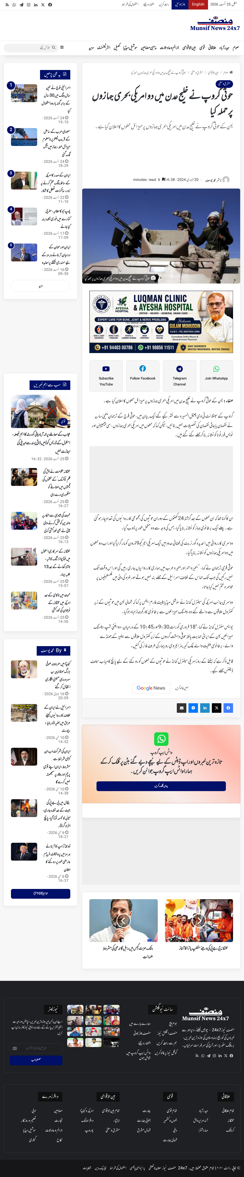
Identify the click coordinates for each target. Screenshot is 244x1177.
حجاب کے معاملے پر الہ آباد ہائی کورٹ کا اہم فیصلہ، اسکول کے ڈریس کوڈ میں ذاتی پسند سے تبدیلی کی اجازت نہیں (41, 443)
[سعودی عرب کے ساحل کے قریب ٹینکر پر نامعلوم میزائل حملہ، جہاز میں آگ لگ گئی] (24, 137)
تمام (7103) (41, 894)
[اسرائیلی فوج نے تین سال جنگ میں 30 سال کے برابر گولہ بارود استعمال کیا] (24, 93)
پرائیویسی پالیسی (137, 1168)
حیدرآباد (224, 48)
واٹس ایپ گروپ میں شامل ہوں (138, 1056)
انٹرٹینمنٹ (103, 48)
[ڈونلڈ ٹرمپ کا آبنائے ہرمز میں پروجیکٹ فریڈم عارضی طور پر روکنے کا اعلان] (24, 852)
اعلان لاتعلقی (155, 1168)
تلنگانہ (231, 1120)
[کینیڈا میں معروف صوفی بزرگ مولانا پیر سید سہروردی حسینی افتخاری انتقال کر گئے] (24, 669)
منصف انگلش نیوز (167, 1033)
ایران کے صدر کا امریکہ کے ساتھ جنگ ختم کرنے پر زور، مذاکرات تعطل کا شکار (55, 183)
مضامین (58, 1111)
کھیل (117, 48)
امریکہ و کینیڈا (86, 1111)
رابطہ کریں (164, 4)
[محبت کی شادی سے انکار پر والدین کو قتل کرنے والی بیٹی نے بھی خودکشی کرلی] (24, 521)
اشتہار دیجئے (148, 4)
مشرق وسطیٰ (197, 73)
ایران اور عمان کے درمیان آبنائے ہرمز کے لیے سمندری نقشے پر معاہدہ (56, 255)
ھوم (236, 48)
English (198, 4)
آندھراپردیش (200, 1120)
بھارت (146, 1111)
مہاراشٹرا (203, 1130)
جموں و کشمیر (170, 1120)
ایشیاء (116, 1120)
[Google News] (151, 688)
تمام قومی (172, 1111)
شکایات (87, 1168)
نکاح (59, 1140)
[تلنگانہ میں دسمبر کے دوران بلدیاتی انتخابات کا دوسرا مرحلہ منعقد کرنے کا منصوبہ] (93, 1031)
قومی (202, 48)
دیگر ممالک (87, 1120)
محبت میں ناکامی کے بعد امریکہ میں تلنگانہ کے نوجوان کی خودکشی (57, 603)
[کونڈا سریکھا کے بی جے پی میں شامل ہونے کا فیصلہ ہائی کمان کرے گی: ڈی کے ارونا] (111, 1020)
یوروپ (89, 1130)
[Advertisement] (161, 156)
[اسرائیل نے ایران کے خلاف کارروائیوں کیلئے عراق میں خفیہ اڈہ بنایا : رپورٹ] (24, 713)
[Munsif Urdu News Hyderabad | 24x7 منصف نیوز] (215, 23)
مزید (91, 48)
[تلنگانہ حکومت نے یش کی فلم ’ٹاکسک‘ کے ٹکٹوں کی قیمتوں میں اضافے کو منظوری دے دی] (24, 477)
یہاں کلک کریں (161, 786)
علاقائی (212, 48)
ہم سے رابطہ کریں (167, 1043)
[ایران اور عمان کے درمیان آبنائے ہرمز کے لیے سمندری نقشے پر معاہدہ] (24, 252)
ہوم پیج (173, 1023)
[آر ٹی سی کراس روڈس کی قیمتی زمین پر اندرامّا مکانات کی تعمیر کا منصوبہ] (93, 1042)
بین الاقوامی (189, 48)
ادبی (34, 1111)
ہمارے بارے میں (140, 1023)
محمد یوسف (210, 180)
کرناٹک (230, 1130)
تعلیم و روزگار (28, 1120)
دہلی (175, 1130)
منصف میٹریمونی (142, 1033)
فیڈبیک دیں (100, 1168)
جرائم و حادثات (169, 48)
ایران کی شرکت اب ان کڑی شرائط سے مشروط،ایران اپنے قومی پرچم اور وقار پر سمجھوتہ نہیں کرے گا (56, 767)
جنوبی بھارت (144, 1120)
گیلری (32, 1140)
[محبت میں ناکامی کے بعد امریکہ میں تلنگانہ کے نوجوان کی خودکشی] (24, 600)
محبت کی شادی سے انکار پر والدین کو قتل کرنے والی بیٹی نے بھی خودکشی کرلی (56, 523)
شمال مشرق (144, 1130)
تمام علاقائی (228, 1111)
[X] (226, 1056)
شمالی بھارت (170, 1140)
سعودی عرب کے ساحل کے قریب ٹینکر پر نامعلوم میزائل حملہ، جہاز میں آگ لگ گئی (56, 143)
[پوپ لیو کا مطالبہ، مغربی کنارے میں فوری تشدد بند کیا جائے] (24, 216)
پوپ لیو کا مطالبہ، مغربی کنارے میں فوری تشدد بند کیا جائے (56, 219)
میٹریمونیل (180, 4)
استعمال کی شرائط (130, 4)
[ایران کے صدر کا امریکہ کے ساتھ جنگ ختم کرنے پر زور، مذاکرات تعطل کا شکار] (24, 181)
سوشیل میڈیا (130, 48)
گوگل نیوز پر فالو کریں (166, 1053)
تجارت (58, 1120)
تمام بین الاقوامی (111, 1111)
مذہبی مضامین (149, 48)
